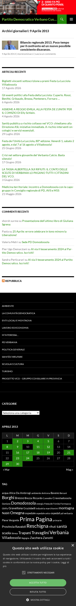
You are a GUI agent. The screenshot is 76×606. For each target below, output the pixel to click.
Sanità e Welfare (12, 356)
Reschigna (37, 526)
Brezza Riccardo (33, 498)
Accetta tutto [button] (38, 582)
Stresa (14, 533)
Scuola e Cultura (13, 364)
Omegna (17, 512)
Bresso (19, 498)
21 (68, 452)
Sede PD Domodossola (35, 242)
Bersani (63, 493)
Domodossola (23, 503)
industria (40, 508)
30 (17, 464)
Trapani (24, 532)
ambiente (36, 493)
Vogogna (25, 538)
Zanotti (48, 537)
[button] (38, 600)
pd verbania (67, 513)
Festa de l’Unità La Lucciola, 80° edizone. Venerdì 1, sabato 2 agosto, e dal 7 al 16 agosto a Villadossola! (38, 142)
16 (17, 452)
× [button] (72, 545)
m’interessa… (10, 335)
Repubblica (13, 280)
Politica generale (13, 349)
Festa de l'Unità (52, 503)
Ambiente (8, 305)
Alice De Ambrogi (20, 493)
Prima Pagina (36, 519)
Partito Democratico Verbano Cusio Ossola (29, 19)
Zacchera (36, 537)
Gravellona (16, 508)
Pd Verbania (9, 342)
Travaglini (40, 532)
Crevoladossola (62, 498)
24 (27, 458)
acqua (5, 493)
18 (38, 452)
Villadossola (11, 537)
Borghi (8, 497)
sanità (62, 526)
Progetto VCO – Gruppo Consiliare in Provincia (32, 378)
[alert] (38, 574)
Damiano (6, 503)
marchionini (52, 508)
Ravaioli (20, 526)
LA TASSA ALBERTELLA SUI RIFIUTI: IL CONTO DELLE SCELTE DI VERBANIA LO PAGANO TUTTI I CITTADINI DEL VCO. (35, 173)
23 (17, 458)
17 (27, 452)
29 (7, 464)
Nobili (6, 513)
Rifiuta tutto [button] (38, 591)
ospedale (30, 513)
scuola (6, 533)
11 (38, 446)
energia (40, 503)
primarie (57, 520)
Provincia (8, 526)
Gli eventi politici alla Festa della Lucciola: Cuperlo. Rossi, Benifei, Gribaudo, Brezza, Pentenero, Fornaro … (36, 96)
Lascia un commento (45, 53)
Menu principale (71, 19)
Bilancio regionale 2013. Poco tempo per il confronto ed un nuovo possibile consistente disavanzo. (45, 46)
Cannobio (47, 498)
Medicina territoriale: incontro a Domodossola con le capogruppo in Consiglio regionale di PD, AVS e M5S (38, 188)
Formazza (65, 503)
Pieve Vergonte (10, 520)
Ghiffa (5, 508)
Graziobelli (29, 508)
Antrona (46, 493)
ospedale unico (43, 513)
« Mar (6, 469)
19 (48, 452)
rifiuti (52, 526)
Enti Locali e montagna (17, 320)
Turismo (7, 371)
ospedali (55, 513)
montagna (66, 508)
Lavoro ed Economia (15, 327)
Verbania (59, 532)
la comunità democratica (18, 313)
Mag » (69, 469)
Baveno (55, 493)
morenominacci (25, 53)
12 (48, 446)
